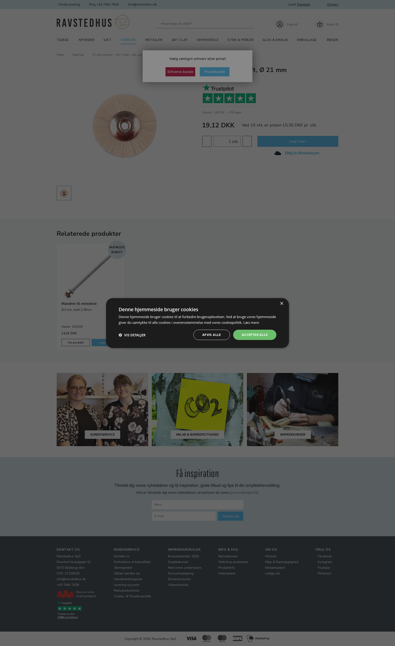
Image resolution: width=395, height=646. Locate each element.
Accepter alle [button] (255, 334)
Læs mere (251, 322)
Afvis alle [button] (211, 334)
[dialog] (197, 323)
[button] (132, 334)
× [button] (281, 303)
